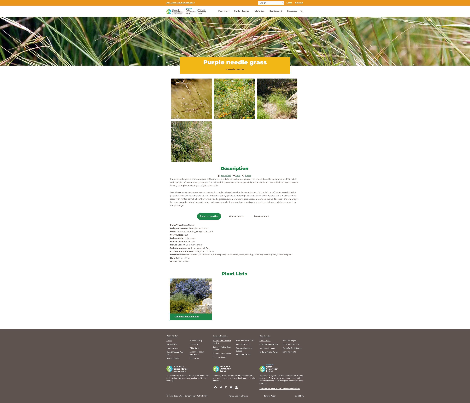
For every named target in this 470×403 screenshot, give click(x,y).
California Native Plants (187, 316)
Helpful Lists (264, 336)
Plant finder (223, 11)
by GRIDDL (299, 396)
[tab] (209, 216)
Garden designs (241, 11)
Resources (292, 11)
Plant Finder (172, 336)
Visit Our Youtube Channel (179, 3)
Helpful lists (259, 11)
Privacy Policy (270, 396)
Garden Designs (220, 336)
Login (289, 3)
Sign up (299, 3)
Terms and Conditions (238, 396)
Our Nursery (275, 11)
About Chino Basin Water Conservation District (279, 388)
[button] (302, 11)
